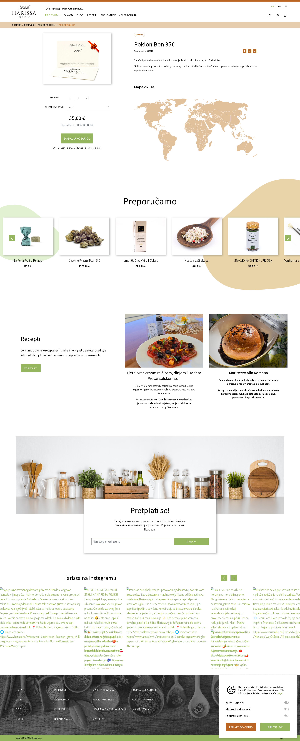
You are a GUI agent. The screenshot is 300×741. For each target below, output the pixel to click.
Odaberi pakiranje (54, 107)
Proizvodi (51, 15)
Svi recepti (31, 368)
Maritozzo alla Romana (248, 372)
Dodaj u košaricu (77, 138)
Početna (16, 25)
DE (286, 6)
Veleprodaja (127, 15)
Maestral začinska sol (197, 260)
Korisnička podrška (142, 699)
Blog (80, 15)
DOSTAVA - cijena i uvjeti (145, 689)
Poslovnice (108, 15)
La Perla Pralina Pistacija (28, 260)
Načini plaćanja (63, 718)
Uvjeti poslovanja (103, 689)
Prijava (191, 541)
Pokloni (139, 35)
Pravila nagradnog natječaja (109, 709)
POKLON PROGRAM (46, 25)
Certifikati (59, 709)
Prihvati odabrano (241, 727)
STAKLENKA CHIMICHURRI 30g (253, 260)
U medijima (99, 718)
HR (272, 6)
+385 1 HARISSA (75, 8)
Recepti (92, 15)
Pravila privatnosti (103, 699)
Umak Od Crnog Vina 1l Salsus (140, 260)
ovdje (279, 693)
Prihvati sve (275, 727)
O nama (69, 15)
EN (279, 6)
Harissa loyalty (140, 709)
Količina (54, 97)
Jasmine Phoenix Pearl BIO (84, 260)
